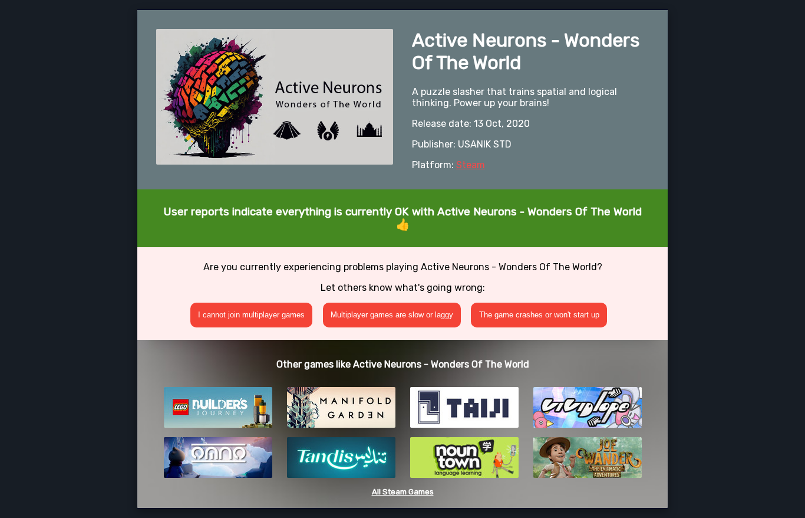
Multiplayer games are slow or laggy (392, 314)
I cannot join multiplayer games (251, 314)
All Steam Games (403, 491)
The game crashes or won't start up (539, 314)
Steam (470, 165)
